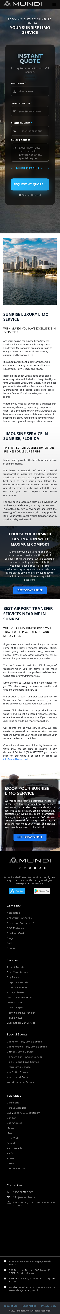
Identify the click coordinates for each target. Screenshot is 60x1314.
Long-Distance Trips (19, 997)
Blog (10, 938)
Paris (10, 1153)
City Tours (12, 977)
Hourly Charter (16, 992)
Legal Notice (29, 1305)
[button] (30, 590)
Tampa (11, 1163)
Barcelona (13, 1102)
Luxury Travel (14, 1002)
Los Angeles (14, 1122)
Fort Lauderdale (16, 1107)
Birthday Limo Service (20, 1051)
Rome (10, 1158)
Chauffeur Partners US (20, 923)
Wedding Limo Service (21, 1082)
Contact (11, 948)
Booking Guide (16, 933)
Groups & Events (17, 987)
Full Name (18, 83)
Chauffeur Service (17, 972)
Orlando (12, 1143)
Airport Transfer (16, 967)
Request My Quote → (30, 184)
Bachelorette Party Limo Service (27, 1046)
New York (13, 1138)
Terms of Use (11, 1305)
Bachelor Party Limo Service (24, 1041)
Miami (10, 1128)
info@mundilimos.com (15, 759)
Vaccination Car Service (21, 1022)
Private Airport (16, 1007)
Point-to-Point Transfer (21, 1012)
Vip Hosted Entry (17, 1077)
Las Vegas (13, 1112)
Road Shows (14, 1017)
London (11, 1117)
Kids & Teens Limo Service (23, 1061)
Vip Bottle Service (18, 1072)
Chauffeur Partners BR (20, 917)
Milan (10, 1133)
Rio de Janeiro (16, 1168)
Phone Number (21, 123)
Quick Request (20, 140)
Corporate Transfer (18, 982)
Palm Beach (14, 1148)
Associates (13, 912)
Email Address (21, 103)
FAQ (9, 943)
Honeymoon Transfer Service (24, 1056)
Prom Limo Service (19, 1066)
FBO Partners (15, 928)
